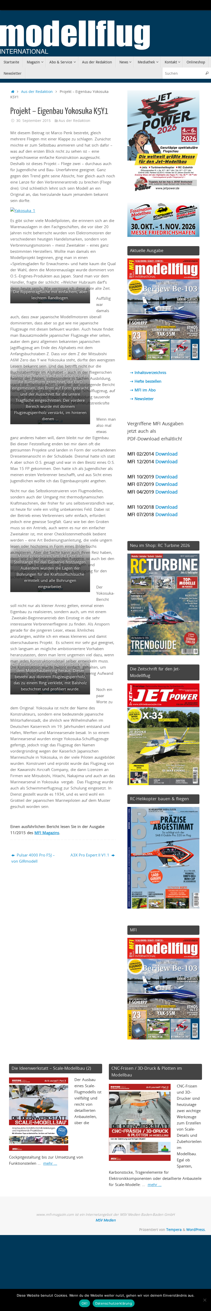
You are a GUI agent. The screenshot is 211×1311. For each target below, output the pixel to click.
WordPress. (196, 1229)
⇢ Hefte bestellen (145, 381)
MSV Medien (105, 1220)
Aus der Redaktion (37, 91)
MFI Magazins (46, 832)
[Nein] (204, 1300)
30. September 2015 (33, 120)
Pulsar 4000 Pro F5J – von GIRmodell (33, 858)
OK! (84, 1303)
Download (166, 453)
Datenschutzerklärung (113, 1303)
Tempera (174, 1229)
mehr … (50, 1163)
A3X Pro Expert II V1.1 (90, 854)
